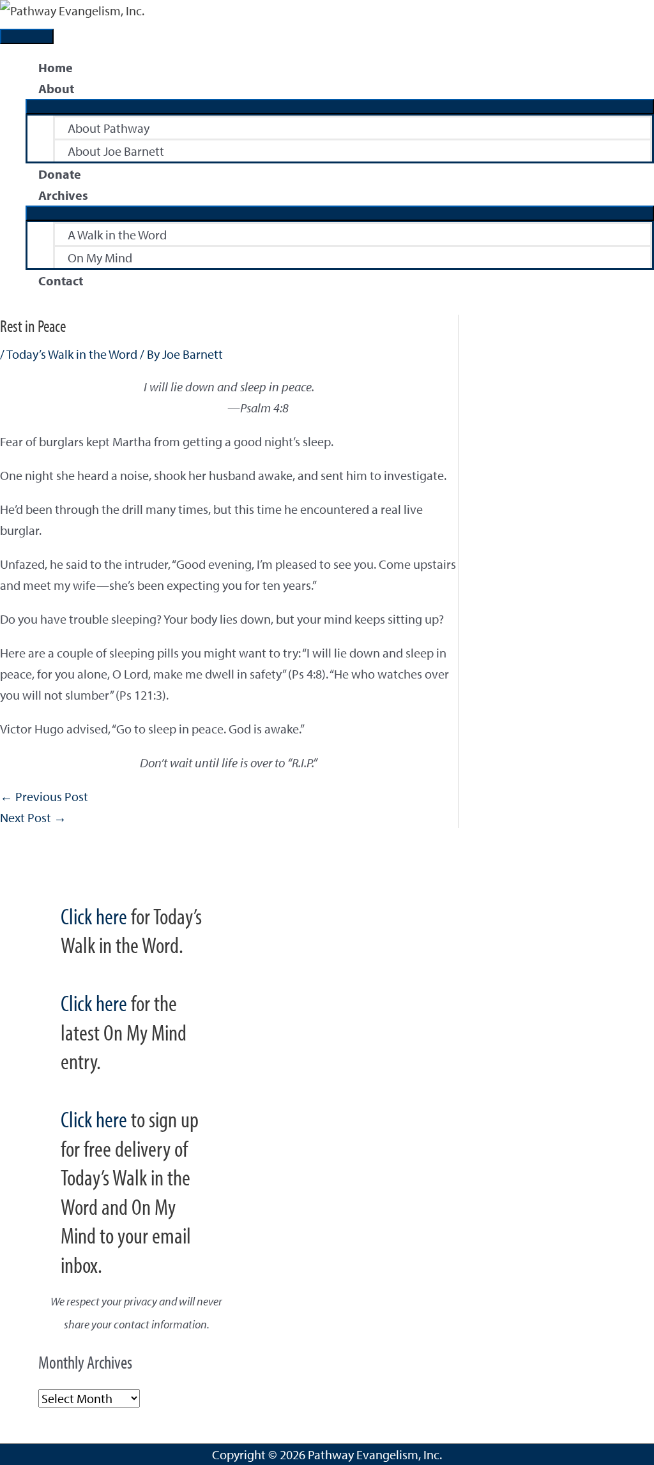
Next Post (33, 817)
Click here (94, 915)
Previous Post (44, 796)
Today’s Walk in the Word (71, 354)
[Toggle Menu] (340, 106)
